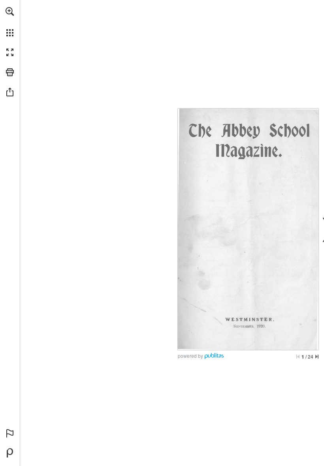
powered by (190, 355)
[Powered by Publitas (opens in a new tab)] (10, 453)
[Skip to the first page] (298, 357)
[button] (10, 11)
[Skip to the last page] (316, 357)
